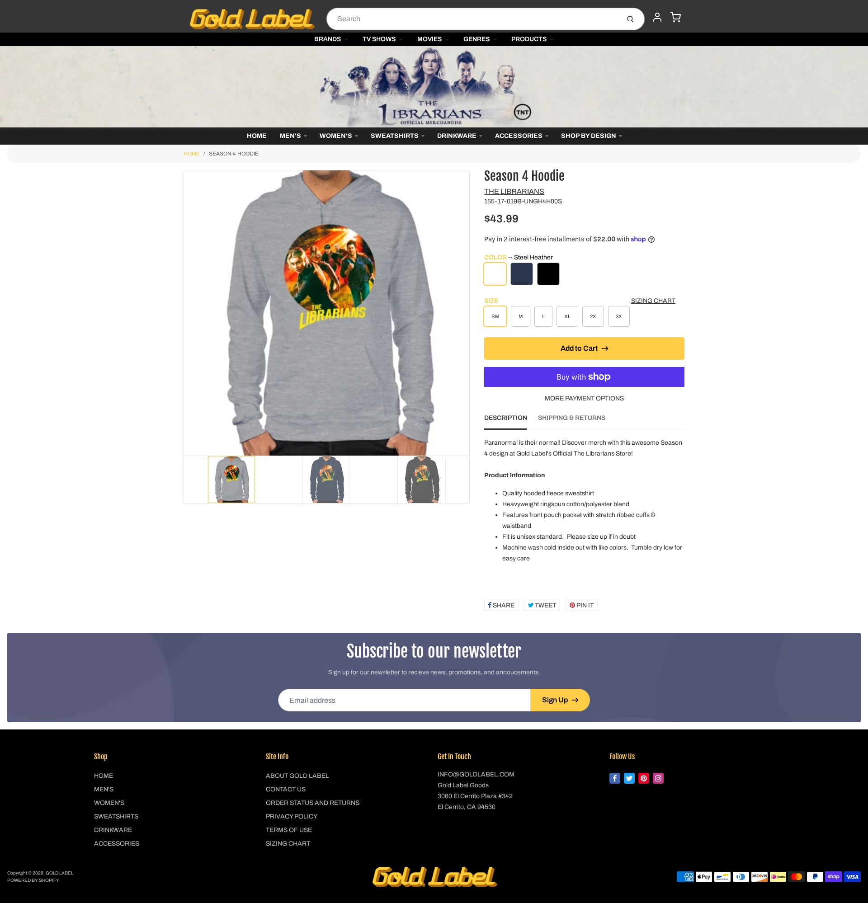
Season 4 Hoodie (234, 153)
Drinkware (456, 135)
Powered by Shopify (33, 880)
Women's (336, 135)
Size (491, 300)
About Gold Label (297, 775)
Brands (327, 39)
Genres (476, 39)
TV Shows (379, 39)
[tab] (511, 420)
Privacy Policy (291, 816)
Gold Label (59, 872)
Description (505, 417)
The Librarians (514, 191)
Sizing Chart (653, 300)
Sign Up (555, 700)
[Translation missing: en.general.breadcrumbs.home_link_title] (434, 86)
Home (257, 135)
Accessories (518, 135)
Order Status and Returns (312, 803)
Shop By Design (588, 135)
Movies (429, 39)
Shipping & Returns (571, 417)
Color (518, 257)
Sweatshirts (395, 135)
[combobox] (472, 19)
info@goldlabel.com (476, 774)
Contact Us (286, 789)
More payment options (584, 398)
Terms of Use (289, 830)
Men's (290, 135)
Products (529, 39)
